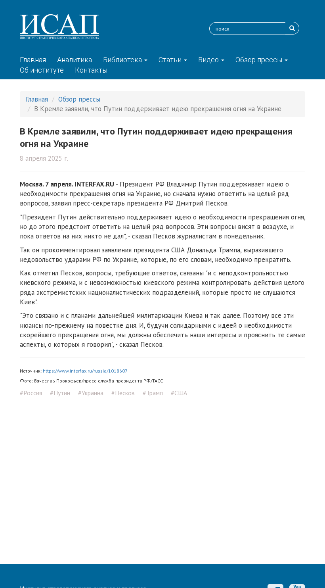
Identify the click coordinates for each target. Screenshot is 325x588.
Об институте (42, 70)
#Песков (123, 393)
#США (179, 393)
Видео (209, 60)
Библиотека (123, 60)
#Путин (60, 393)
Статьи (171, 60)
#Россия (31, 393)
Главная (33, 60)
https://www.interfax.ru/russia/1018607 (85, 371)
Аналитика (74, 60)
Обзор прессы (259, 60)
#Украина (90, 393)
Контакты (91, 70)
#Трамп (153, 393)
